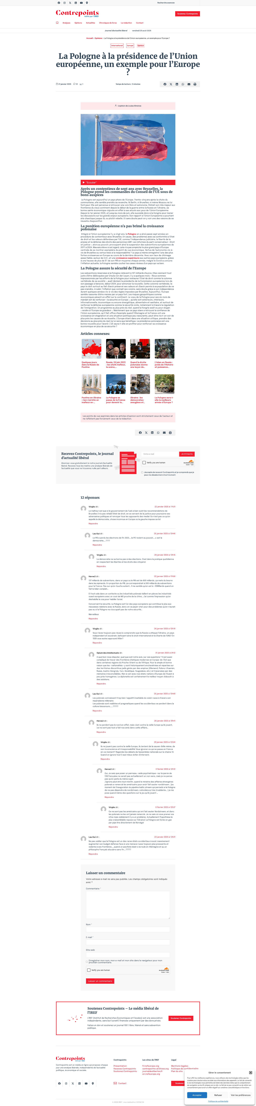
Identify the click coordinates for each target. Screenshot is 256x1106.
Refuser (218, 1095)
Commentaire (93, 889)
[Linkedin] (76, 3)
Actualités (90, 23)
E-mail (89, 938)
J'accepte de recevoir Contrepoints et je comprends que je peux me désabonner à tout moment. (169, 474)
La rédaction (126, 23)
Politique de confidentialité (218, 1101)
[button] (250, 1072)
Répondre (93, 524)
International (117, 46)
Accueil (89, 38)
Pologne (132, 234)
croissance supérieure (127, 258)
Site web (90, 950)
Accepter (197, 1095)
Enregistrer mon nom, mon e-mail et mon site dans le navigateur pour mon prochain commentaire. (125, 962)
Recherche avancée (166, 3)
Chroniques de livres (108, 23)
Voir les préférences (241, 1095)
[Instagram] (64, 3)
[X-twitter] (70, 3)
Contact (139, 23)
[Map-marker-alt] (87, 3)
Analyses (66, 23)
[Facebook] (59, 3)
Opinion (140, 46)
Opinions (78, 23)
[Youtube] (81, 3)
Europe (130, 46)
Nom (89, 925)
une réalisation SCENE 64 (133, 1102)
